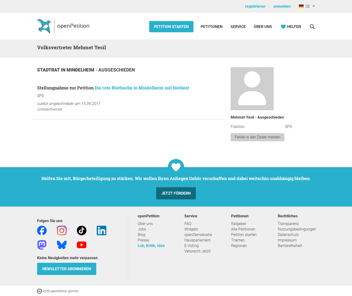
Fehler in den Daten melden (257, 137)
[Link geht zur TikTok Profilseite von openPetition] (81, 230)
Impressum (287, 240)
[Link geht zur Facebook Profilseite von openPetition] (42, 230)
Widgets (191, 229)
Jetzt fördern (176, 193)
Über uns (145, 223)
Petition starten (171, 26)
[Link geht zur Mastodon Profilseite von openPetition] (42, 244)
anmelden (282, 6)
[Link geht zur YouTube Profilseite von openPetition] (81, 244)
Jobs (142, 229)
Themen (238, 240)
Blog (141, 234)
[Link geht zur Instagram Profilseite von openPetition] (62, 230)
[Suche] (312, 26)
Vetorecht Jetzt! (197, 251)
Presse (143, 240)
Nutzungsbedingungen (297, 229)
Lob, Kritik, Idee (151, 245)
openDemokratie (198, 234)
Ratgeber (238, 223)
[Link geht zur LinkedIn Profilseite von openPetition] (101, 230)
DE (307, 6)
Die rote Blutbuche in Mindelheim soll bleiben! (142, 88)
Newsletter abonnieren (66, 269)
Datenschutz (288, 234)
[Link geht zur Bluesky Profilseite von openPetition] (62, 244)
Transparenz (288, 223)
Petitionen (212, 26)
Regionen (239, 245)
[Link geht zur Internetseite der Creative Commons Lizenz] (40, 291)
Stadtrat (49, 70)
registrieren (255, 6)
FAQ (187, 223)
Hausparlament (197, 240)
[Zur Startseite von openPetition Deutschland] (64, 26)
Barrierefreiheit (290, 245)
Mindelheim (81, 70)
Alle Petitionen (243, 229)
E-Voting (191, 245)
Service (238, 26)
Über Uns (263, 26)
